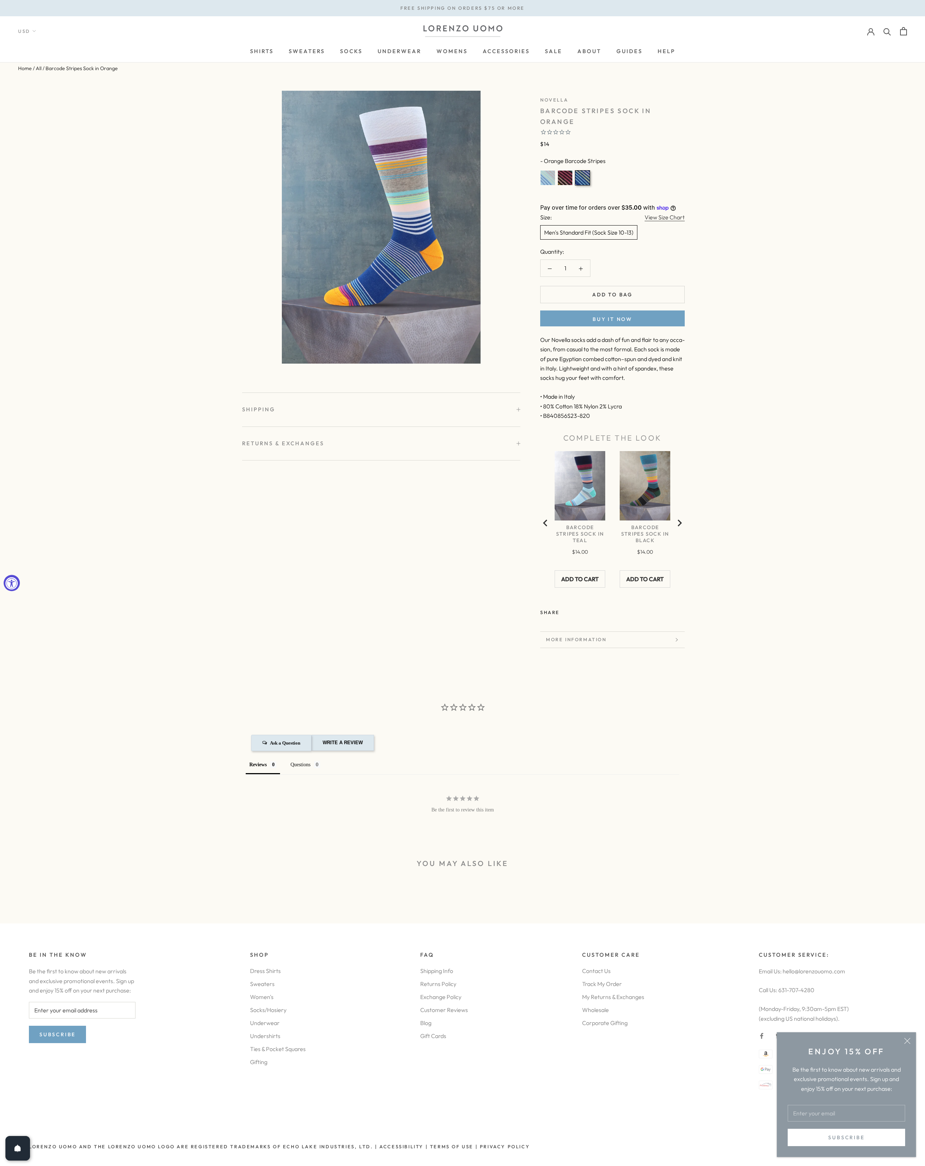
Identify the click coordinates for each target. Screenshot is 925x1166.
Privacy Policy (505, 1146)
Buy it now (612, 319)
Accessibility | (403, 1146)
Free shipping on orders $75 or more (462, 8)
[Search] (887, 31)
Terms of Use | (453, 1146)
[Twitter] (576, 611)
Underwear (265, 1022)
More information (576, 639)
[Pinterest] (585, 611)
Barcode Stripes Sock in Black (645, 534)
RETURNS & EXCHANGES (283, 443)
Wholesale (595, 1009)
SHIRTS (262, 51)
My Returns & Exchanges (613, 996)
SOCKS (351, 51)
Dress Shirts (265, 970)
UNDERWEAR (399, 51)
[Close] (907, 1041)
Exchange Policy (440, 996)
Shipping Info (436, 970)
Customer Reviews (444, 1009)
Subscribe (846, 1137)
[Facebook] (566, 611)
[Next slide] (679, 523)
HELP (666, 51)
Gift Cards (433, 1035)
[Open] (17, 1148)
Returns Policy (438, 983)
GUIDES (629, 51)
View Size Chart (665, 217)
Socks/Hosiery (268, 1009)
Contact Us (596, 970)
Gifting (258, 1062)
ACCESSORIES (506, 51)
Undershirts (265, 1035)
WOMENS (452, 51)
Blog (425, 1022)
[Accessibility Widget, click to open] (12, 583)
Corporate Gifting (605, 1022)
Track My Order (602, 983)
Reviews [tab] (258, 764)
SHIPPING (258, 409)
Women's (262, 996)
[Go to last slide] (545, 523)
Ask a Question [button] (285, 743)
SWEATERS (307, 51)
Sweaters (262, 983)
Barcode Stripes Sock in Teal (580, 534)
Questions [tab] (300, 764)
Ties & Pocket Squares (278, 1049)
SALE (553, 51)
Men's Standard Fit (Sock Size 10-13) (588, 232)
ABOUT (589, 51)
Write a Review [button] (343, 742)
